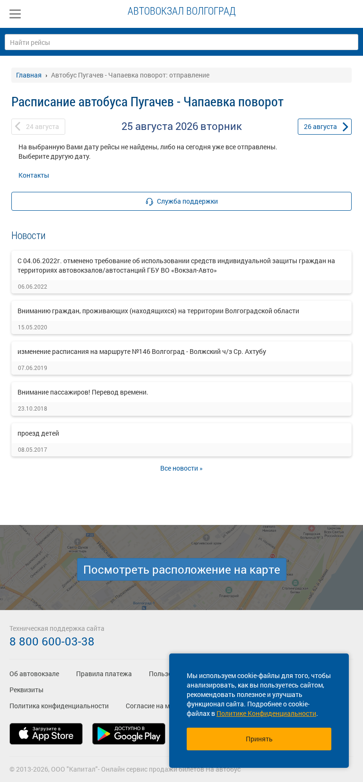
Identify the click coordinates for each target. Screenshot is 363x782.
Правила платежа (104, 673)
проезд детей (38, 433)
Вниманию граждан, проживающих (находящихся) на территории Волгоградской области (158, 310)
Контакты (33, 175)
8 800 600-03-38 (52, 641)
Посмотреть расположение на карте (181, 569)
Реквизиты (26, 689)
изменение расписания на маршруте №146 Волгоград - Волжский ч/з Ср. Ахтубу (141, 351)
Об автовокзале (34, 673)
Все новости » (181, 468)
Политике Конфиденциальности (266, 713)
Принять (259, 738)
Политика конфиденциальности (59, 705)
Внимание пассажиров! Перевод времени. (82, 391)
